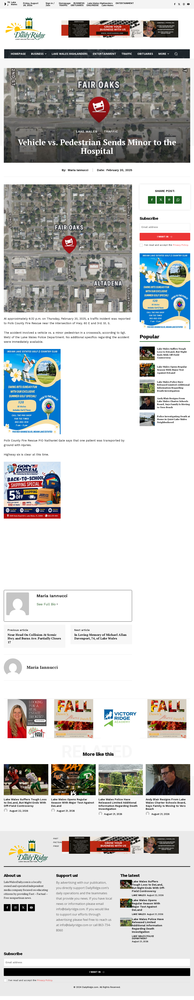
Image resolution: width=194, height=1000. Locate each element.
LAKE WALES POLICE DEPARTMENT (143, 937)
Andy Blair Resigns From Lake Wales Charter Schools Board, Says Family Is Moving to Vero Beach (173, 403)
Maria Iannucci (78, 170)
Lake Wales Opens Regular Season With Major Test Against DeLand (172, 369)
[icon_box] (151, 4)
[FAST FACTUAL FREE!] (25, 851)
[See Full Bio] (57, 604)
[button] (176, 53)
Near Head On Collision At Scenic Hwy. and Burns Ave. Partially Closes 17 (34, 638)
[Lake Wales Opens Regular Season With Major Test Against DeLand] (147, 370)
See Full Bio (46, 604)
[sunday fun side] (68, 391)
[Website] (183, 4)
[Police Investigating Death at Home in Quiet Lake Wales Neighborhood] (147, 419)
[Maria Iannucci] (13, 667)
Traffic (111, 131)
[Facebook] (174, 4)
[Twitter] (179, 4)
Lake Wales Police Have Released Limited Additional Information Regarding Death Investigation (173, 386)
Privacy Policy (180, 245)
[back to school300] (68, 490)
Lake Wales (86, 131)
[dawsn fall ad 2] (73, 718)
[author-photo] (6, 810)
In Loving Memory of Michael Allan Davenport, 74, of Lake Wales (100, 636)
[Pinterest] (169, 200)
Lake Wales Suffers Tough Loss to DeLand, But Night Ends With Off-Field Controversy (172, 353)
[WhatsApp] (178, 200)
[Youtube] (188, 4)
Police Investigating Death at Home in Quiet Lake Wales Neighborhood (173, 419)
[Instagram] (15, 907)
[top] (120, 29)
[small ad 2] (27, 718)
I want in (162, 236)
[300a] (120, 718)
